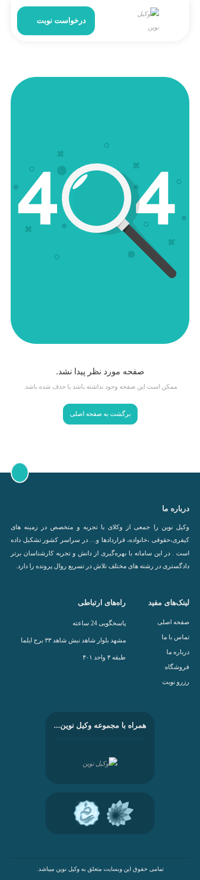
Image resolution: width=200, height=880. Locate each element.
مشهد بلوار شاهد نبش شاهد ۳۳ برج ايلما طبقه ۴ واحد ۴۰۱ (73, 649)
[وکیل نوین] (145, 21)
